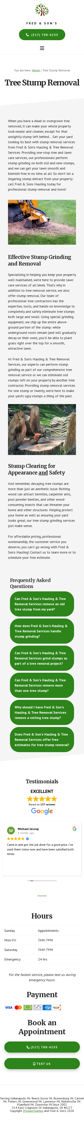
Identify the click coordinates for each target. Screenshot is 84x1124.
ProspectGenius (33, 1111)
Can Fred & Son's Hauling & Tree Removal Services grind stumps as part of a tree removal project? (41, 658)
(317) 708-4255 (44, 35)
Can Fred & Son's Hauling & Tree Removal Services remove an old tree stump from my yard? (40, 603)
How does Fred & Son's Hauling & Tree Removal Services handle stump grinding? (41, 631)
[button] (42, 48)
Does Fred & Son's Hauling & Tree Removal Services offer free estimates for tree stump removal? (42, 739)
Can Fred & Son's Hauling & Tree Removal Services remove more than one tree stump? (40, 685)
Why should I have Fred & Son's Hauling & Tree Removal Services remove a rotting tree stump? (40, 712)
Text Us (44, 1064)
